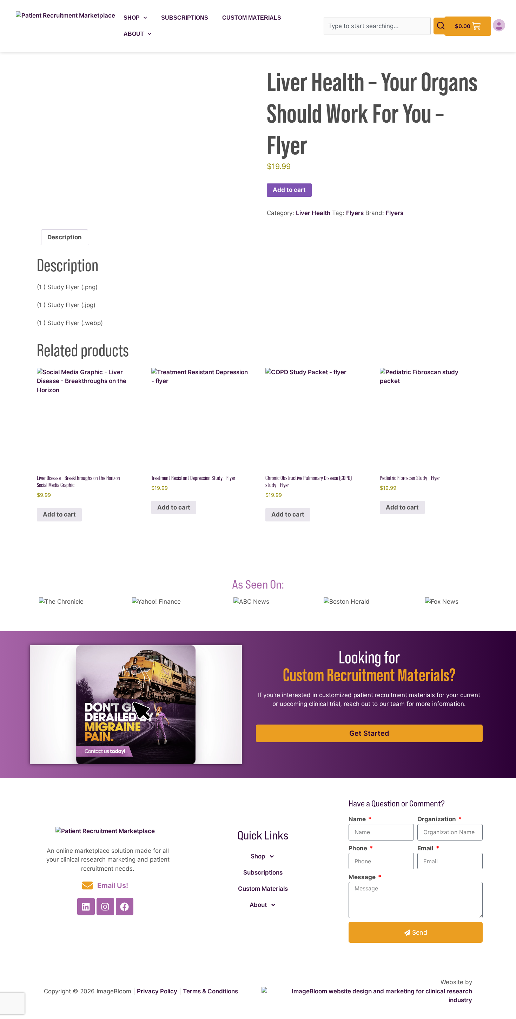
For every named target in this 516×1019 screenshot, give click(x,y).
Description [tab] (64, 237)
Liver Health (313, 212)
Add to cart (289, 189)
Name (358, 819)
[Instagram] (105, 906)
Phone (359, 848)
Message (363, 877)
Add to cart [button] (59, 514)
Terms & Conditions (210, 991)
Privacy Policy (157, 991)
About (134, 34)
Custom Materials (251, 18)
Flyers (355, 212)
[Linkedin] (86, 906)
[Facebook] (124, 906)
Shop (132, 18)
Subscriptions (184, 18)
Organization (437, 819)
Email (426, 848)
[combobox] (377, 26)
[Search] (443, 26)
